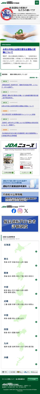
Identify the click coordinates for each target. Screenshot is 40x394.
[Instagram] (20, 210)
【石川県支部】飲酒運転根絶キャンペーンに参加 (18, 114)
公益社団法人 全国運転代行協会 (10, 2)
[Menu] (37, 3)
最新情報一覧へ (34, 77)
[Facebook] (13, 210)
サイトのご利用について (8, 379)
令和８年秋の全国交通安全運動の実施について (17, 106)
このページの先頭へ (33, 379)
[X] (26, 210)
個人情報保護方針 (20, 379)
